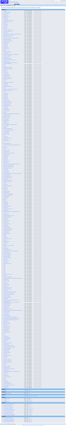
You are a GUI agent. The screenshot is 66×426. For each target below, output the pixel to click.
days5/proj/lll (5, 83)
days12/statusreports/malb (7, 412)
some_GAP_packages (7, 55)
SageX (4, 87)
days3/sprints (5, 207)
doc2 (4, 333)
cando (4, 378)
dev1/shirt (5, 240)
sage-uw (4, 244)
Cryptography (5, 108)
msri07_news (5, 356)
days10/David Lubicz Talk (7, 274)
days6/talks (5, 162)
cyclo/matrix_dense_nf (7, 359)
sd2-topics (5, 357)
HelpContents (11, 4)
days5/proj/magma (6, 329)
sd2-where (5, 71)
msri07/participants (6, 42)
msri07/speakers (6, 74)
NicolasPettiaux (6, 132)
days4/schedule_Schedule (7, 229)
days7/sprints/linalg (6, 256)
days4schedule (6, 307)
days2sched (5, 184)
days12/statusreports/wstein (8, 417)
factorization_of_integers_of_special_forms (10, 38)
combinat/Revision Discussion (8, 35)
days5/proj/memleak (6, 304)
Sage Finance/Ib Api (6, 117)
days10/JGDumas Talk (7, 101)
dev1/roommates (6, 387)
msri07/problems (6, 196)
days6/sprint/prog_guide (7, 287)
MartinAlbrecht (30, 401)
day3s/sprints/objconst (7, 12)
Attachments (9, 5)
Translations (5, 237)
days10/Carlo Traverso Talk (8, 180)
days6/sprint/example (7, 75)
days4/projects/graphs (7, 51)
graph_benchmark (6, 116)
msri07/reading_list (6, 382)
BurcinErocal (31, 408)
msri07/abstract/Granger (7, 383)
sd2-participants (6, 119)
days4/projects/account (7, 297)
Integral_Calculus (6, 260)
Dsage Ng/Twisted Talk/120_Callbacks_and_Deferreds (12, 278)
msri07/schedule (6, 13)
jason (29, 393)
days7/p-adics (5, 188)
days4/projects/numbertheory (8, 165)
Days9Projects (5, 203)
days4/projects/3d (6, 120)
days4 (4, 268)
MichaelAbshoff (30, 395)
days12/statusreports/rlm (7, 405)
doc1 (4, 334)
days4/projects (5, 93)
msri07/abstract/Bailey (7, 227)
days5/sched (5, 136)
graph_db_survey (6, 322)
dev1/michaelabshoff (6, 255)
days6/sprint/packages (7, 143)
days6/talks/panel (6, 151)
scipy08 (4, 341)
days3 (4, 272)
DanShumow (30, 409)
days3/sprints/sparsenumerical (8, 215)
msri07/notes (5, 17)
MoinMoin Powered (25, 425)
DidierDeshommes (6, 140)
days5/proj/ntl (5, 242)
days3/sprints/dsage (6, 315)
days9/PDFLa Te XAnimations (8, 20)
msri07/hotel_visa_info (7, 238)
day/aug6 (5, 200)
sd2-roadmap (5, 298)
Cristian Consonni (6, 150)
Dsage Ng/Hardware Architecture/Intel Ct (10, 124)
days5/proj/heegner (6, 337)
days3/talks (5, 187)
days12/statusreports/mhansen (8, 404)
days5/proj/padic (6, 155)
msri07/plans (5, 97)
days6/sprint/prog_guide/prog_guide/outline (10, 54)
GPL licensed (36, 425)
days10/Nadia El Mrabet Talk (8, 82)
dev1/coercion (5, 222)
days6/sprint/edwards (7, 206)
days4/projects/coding (7, 355)
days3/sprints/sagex (6, 338)
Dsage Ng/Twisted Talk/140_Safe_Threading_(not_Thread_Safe (11, 302)
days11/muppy (5, 210)
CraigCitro (5, 282)
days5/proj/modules (6, 104)
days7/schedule (6, 170)
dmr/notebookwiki (6, 252)
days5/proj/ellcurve (6, 349)
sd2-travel (5, 10)
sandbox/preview (6, 61)
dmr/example (5, 46)
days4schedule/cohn (6, 233)
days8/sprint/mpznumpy (7, 58)
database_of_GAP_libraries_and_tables (10, 89)
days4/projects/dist (6, 311)
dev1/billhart (5, 70)
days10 (4, 64)
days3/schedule (6, 314)
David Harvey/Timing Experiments (9, 59)
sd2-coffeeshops (6, 370)
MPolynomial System (7, 323)
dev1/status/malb (6, 221)
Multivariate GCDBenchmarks (8, 193)
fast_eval (4, 275)
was (28, 405)
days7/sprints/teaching (7, 176)
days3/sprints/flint (6, 241)
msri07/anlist (5, 158)
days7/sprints (5, 169)
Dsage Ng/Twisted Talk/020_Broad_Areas (10, 319)
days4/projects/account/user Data (9, 293)
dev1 (4, 135)
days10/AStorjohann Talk (7, 90)
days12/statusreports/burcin (8, 408)
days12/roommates (6, 398)
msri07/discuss (5, 47)
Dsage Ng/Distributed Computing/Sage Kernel (11, 318)
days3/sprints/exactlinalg (7, 102)
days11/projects (6, 372)
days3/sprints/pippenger (7, 78)
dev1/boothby (5, 25)
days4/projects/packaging (7, 195)
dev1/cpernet (5, 44)
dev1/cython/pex (6, 375)
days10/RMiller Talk (6, 109)
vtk (3, 142)
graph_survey (5, 32)
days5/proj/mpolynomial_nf (8, 86)
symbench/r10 (5, 147)
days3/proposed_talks (7, 36)
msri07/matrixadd (6, 131)
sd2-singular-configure (7, 360)
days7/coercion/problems (7, 185)
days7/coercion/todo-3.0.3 (7, 276)
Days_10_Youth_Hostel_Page (8, 294)
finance (4, 146)
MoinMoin (5, 199)
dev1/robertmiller (6, 214)
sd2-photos (5, 27)
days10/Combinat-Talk (7, 289)
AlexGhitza (30, 406)
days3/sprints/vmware (7, 303)
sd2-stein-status (6, 219)
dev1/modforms (6, 106)
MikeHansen (30, 421)
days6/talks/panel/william (7, 67)
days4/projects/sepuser (7, 39)
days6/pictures (5, 330)
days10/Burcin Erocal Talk (7, 40)
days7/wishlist (5, 139)
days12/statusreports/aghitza (8, 406)
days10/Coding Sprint (7, 21)
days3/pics (5, 28)
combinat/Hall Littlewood (7, 177)
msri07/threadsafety (6, 223)
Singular (4, 112)
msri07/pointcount (6, 154)
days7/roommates (6, 306)
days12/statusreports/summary (8, 421)
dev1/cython (5, 286)
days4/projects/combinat (7, 31)
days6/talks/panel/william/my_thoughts (10, 291)
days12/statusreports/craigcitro (8, 413)
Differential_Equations (7, 253)
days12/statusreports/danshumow (9, 409)
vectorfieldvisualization (7, 393)
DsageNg (5, 234)
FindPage (7, 4)
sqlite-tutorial (5, 157)
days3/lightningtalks (6, 352)
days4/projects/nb (6, 172)
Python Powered (31, 425)
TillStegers (29, 398)
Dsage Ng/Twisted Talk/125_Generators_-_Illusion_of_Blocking (10, 63)
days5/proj (5, 363)
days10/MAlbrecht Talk (7, 263)
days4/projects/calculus (7, 181)
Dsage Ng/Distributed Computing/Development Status (12, 310)
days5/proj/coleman (6, 161)
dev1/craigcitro (5, 340)
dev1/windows (5, 98)
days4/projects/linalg (6, 326)
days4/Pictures (5, 72)
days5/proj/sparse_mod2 (7, 105)
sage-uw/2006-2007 (6, 174)
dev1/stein (5, 374)
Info (6, 5)
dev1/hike (5, 379)
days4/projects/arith (6, 367)
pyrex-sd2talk (5, 336)
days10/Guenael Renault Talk (8, 245)
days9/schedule (6, 248)
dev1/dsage (5, 218)
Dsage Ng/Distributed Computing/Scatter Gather (11, 211)
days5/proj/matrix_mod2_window (9, 368)
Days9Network (5, 321)
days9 (4, 264)
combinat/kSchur (6, 344)
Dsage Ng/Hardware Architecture (9, 345)
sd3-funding (5, 24)
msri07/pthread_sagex (7, 138)
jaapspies (5, 390)
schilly (4, 364)
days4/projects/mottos (7, 257)
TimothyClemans (6, 226)
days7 (4, 267)
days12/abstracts (6, 401)
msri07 (4, 50)
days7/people (5, 94)
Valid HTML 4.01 (41, 425)
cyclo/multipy (5, 290)
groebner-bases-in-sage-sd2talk (8, 153)
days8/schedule (6, 279)
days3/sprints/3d (6, 192)
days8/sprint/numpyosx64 (7, 128)
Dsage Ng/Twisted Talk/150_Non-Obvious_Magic (11, 371)
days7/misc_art (6, 85)
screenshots (5, 259)
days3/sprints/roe (6, 57)
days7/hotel (5, 325)
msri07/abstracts (6, 123)
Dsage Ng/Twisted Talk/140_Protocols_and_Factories (12, 173)
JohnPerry (29, 420)
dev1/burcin (5, 189)
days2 (4, 271)
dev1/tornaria (5, 43)
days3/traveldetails (6, 191)
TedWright (5, 127)
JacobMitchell (5, 225)
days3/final (5, 23)
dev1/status (5, 353)
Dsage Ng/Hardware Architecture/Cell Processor (11, 113)
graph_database (6, 283)
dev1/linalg (5, 79)
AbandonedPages (14, 2)
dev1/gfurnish (5, 204)
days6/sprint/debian (6, 295)
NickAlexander (30, 410)
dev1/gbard (5, 121)
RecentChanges (3, 4)
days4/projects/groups (7, 348)
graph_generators (6, 16)
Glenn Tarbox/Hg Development (8, 166)
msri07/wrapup (5, 386)
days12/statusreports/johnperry (8, 420)
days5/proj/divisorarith (7, 249)
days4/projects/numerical (7, 208)
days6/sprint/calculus (7, 230)
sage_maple (5, 261)
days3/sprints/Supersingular (8, 68)
